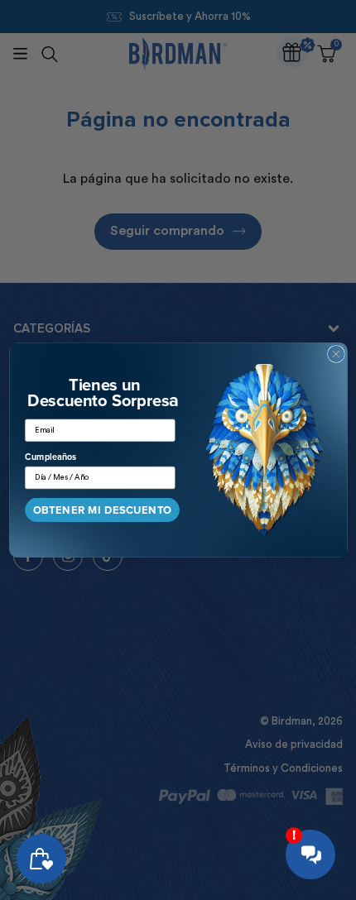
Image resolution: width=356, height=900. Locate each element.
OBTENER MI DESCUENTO (101, 510)
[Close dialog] (336, 354)
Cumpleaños (50, 457)
